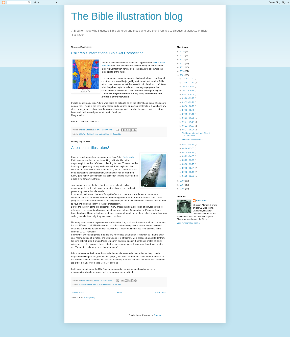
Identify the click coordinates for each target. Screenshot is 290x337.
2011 (182, 67)
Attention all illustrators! (90, 148)
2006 (182, 189)
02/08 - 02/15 (188, 172)
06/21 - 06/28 (188, 118)
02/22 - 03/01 (188, 168)
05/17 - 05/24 (188, 130)
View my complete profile (188, 223)
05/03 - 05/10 (188, 144)
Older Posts (160, 292)
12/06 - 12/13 (188, 83)
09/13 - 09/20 (188, 102)
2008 (182, 181)
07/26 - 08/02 (188, 110)
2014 (182, 55)
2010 (182, 71)
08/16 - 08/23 (188, 106)
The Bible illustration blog (127, 16)
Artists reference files (87, 284)
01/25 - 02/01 (188, 176)
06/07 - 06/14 (188, 122)
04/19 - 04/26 (188, 152)
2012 (182, 63)
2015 (182, 51)
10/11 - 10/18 (188, 90)
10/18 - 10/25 (188, 86)
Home (119, 292)
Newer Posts (78, 292)
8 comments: (107, 130)
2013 (182, 59)
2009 (182, 75)
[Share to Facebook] (132, 130)
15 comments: (107, 280)
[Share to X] (129, 130)
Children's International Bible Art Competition (107, 53)
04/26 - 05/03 (188, 148)
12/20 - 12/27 (188, 78)
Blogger (157, 315)
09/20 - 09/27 (188, 98)
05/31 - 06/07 (188, 126)
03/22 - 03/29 (188, 160)
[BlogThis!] (125, 130)
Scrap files (116, 284)
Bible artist (201, 201)
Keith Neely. (129, 157)
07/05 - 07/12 (188, 114)
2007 (182, 185)
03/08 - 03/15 (188, 164)
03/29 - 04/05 (188, 156)
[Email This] (122, 130)
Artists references (104, 284)
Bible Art (82, 134)
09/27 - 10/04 (188, 94)
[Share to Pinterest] (135, 130)
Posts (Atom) (89, 297)
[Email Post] (117, 130)
